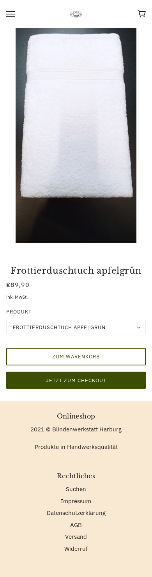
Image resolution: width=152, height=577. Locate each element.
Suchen (76, 489)
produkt (19, 311)
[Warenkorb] (141, 14)
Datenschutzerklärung (76, 512)
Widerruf (76, 548)
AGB (76, 525)
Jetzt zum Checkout (76, 380)
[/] (76, 13)
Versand (76, 536)
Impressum (76, 501)
